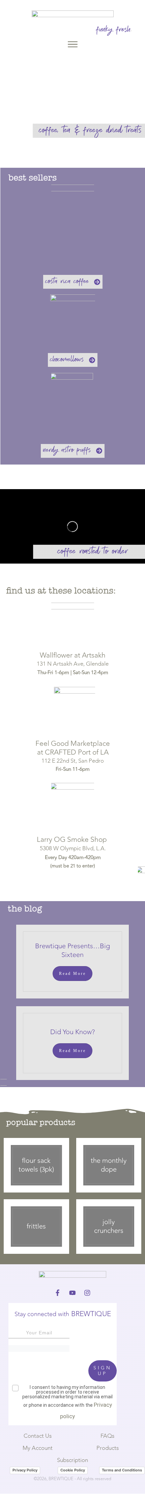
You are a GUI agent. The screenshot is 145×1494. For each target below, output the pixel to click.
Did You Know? (72, 1032)
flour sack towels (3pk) (36, 1165)
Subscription (72, 1460)
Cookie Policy (72, 1470)
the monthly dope (108, 1165)
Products (107, 1448)
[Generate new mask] (38, 1348)
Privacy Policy (24, 1470)
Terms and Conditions (122, 1470)
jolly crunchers (108, 1226)
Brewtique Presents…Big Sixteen (72, 950)
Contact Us (38, 1436)
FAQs (107, 1436)
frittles (36, 1226)
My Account (38, 1448)
